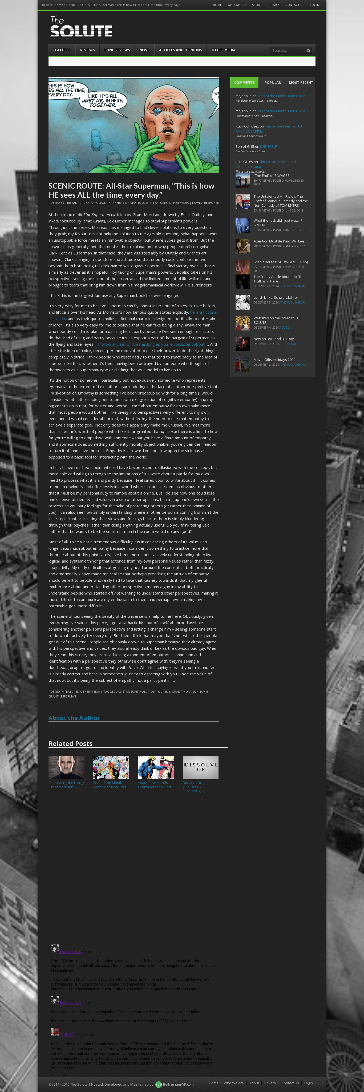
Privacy (274, 4)
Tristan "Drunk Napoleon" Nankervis (94, 203)
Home (58, 5)
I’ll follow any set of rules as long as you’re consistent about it (151, 344)
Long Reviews (117, 49)
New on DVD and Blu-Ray (274, 338)
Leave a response (205, 203)
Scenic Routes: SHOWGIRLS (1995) (281, 262)
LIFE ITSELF (268, 146)
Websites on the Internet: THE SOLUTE (277, 320)
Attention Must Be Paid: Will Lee (279, 241)
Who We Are (237, 4)
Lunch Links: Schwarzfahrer (276, 297)
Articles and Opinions (180, 49)
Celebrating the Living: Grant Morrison (66, 784)
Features (62, 49)
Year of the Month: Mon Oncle (281, 95)
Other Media (224, 49)
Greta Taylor (291, 344)
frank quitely (159, 692)
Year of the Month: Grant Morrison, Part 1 (154, 786)
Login (314, 4)
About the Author (74, 718)
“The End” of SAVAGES (272, 175)
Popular (273, 82)
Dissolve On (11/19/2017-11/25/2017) (194, 786)
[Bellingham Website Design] (158, 1084)
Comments (244, 82)
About (257, 4)
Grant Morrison (185, 692)
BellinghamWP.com (178, 1084)
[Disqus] (133, 871)
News (144, 49)
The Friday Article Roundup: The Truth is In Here (279, 279)
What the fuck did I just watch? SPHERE (278, 222)
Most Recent (301, 82)
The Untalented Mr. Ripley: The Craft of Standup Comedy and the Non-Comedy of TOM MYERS (281, 201)
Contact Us (295, 4)
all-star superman (131, 692)
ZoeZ (285, 327)
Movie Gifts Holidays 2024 (274, 359)
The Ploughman (293, 286)
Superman (68, 696)
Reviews (87, 49)
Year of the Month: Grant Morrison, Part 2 (109, 786)
